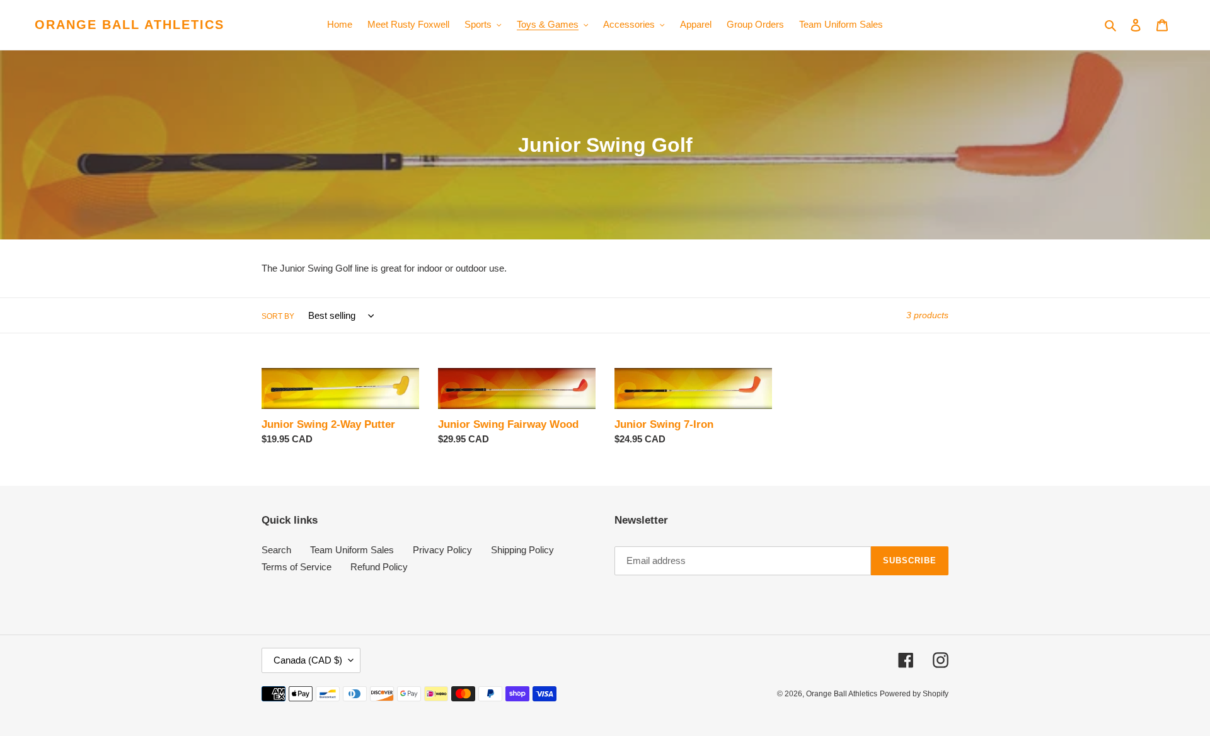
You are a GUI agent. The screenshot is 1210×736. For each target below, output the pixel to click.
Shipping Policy (522, 549)
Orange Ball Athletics (129, 25)
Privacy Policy (442, 549)
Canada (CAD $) (308, 660)
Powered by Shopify (914, 693)
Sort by (278, 316)
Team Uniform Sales (352, 549)
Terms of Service (296, 566)
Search (276, 549)
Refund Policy (379, 566)
